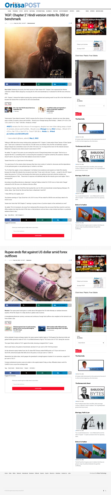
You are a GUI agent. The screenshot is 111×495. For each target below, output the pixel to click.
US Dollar (32, 368)
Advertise (58, 473)
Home (9, 11)
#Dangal (43, 129)
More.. (78, 11)
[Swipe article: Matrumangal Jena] (90, 314)
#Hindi (52, 131)
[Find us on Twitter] (105, 491)
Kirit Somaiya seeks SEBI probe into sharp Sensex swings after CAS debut (57, 327)
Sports (72, 11)
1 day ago (16, 111)
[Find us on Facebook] (103, 491)
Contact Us (64, 473)
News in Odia (99, 11)
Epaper (92, 11)
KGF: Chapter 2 (19, 215)
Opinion (42, 473)
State (21, 11)
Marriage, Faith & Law (82, 175)
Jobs (69, 473)
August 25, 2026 (80, 222)
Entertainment (63, 11)
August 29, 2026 (80, 164)
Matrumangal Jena (86, 327)
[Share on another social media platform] (70, 84)
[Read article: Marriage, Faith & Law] (91, 184)
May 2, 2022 (34, 138)
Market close (19, 368)
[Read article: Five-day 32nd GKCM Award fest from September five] (8, 109)
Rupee (26, 368)
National (32, 11)
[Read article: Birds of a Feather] (91, 214)
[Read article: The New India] (91, 128)
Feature (55, 11)
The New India (79, 119)
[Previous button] (76, 77)
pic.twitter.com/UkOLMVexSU (17, 134)
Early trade (11, 368)
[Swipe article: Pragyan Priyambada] (90, 77)
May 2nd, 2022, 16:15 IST (19, 260)
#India (44, 131)
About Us (52, 473)
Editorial (37, 473)
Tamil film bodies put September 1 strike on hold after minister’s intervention (56, 109)
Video (87, 11)
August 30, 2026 (80, 137)
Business (49, 11)
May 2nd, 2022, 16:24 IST (20, 23)
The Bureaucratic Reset (82, 146)
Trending (15, 11)
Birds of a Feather (81, 205)
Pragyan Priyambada (87, 90)
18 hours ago (17, 331)
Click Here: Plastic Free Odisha (86, 56)
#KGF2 (9, 127)
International (40, 11)
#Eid (53, 129)
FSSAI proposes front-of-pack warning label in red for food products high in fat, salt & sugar (24, 328)
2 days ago (50, 113)
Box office (11, 215)
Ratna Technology (101, 473)
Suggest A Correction (10, 222)
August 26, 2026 (80, 193)
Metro (26, 11)
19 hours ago (50, 330)
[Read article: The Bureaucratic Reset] (91, 155)
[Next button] (105, 77)
